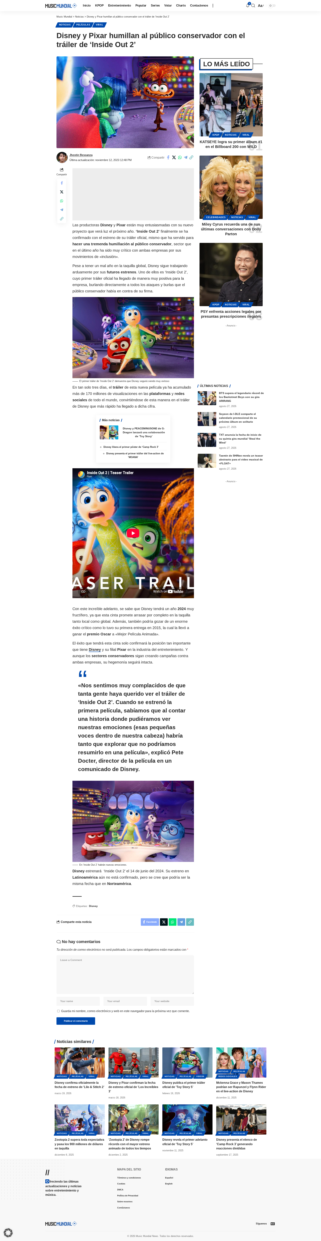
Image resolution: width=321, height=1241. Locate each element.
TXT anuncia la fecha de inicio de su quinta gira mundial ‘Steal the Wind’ (240, 438)
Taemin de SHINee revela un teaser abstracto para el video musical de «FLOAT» (241, 459)
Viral (99, 25)
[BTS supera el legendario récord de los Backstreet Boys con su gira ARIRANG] (207, 398)
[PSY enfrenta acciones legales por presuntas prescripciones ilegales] (231, 274)
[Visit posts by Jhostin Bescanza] (62, 157)
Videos (200, 1076)
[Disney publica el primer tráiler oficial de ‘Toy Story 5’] (187, 1062)
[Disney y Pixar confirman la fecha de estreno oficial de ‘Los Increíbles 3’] (133, 1062)
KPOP (216, 135)
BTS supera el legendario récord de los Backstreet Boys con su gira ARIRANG (241, 397)
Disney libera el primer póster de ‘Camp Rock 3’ (131, 447)
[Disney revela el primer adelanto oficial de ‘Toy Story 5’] (187, 1119)
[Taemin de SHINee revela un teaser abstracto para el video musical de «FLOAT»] (207, 461)
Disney (95, 649)
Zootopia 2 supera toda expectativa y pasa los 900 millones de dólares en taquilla (79, 1144)
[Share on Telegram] (185, 157)
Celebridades (216, 217)
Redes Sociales (227, 1076)
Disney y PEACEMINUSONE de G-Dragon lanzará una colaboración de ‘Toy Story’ (144, 432)
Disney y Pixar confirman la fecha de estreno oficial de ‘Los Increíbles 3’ (133, 1087)
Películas (83, 25)
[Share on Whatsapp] (179, 157)
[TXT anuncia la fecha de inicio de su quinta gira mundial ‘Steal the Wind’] (207, 440)
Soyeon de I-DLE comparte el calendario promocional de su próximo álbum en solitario (238, 417)
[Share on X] (174, 157)
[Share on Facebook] (168, 157)
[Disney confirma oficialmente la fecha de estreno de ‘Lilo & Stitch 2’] (80, 1062)
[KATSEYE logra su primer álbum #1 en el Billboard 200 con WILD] (231, 104)
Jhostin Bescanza (81, 155)
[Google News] (273, 1224)
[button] (212, 5)
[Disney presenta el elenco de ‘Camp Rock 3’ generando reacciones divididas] (241, 1119)
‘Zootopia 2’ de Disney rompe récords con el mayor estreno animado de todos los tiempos (129, 1144)
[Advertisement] (133, 194)
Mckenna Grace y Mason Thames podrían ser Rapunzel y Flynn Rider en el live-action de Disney (241, 1087)
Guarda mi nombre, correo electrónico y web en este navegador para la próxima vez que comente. (125, 1011)
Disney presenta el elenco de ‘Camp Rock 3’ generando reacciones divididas (236, 1144)
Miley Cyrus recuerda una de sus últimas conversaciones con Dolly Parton (231, 229)
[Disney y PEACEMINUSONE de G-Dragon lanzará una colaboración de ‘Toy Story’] (109, 432)
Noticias (65, 25)
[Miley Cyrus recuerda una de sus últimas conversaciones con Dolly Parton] (231, 187)
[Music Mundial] (61, 5)
